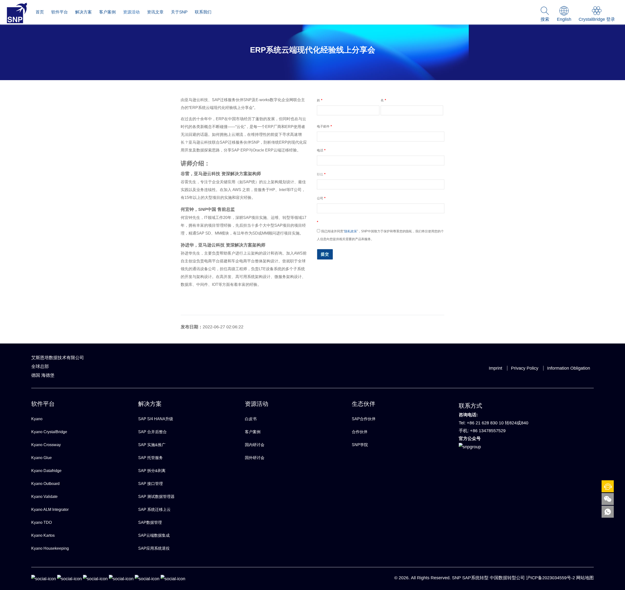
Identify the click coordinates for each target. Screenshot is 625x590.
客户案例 (107, 12)
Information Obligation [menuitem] (568, 368)
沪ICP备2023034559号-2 (550, 577)
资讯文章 (155, 12)
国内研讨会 (254, 445)
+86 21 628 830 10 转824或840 (497, 422)
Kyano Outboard (45, 484)
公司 (321, 198)
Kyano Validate (44, 496)
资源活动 (131, 12)
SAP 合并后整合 (152, 432)
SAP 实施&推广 (152, 445)
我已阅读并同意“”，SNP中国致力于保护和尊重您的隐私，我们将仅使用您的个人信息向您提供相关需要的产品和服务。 (380, 235)
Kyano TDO (41, 522)
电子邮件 (324, 126)
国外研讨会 (254, 458)
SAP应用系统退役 (154, 548)
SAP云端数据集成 (154, 535)
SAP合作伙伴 (363, 419)
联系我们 (203, 12)
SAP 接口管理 (150, 484)
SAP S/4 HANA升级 (155, 419)
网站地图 (585, 577)
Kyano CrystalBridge (49, 432)
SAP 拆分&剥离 (152, 471)
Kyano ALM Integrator (50, 509)
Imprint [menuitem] (495, 368)
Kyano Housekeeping (50, 548)
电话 (321, 150)
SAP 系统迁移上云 (154, 509)
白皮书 (251, 419)
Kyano (36, 419)
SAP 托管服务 (150, 458)
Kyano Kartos (43, 535)
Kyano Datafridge (46, 471)
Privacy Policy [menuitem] (524, 368)
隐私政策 (350, 231)
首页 (40, 12)
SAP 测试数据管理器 (156, 496)
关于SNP (179, 12)
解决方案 (83, 12)
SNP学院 (360, 445)
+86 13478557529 (488, 430)
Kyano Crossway (46, 445)
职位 (321, 174)
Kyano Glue (41, 458)
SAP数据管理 (150, 522)
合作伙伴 (359, 432)
